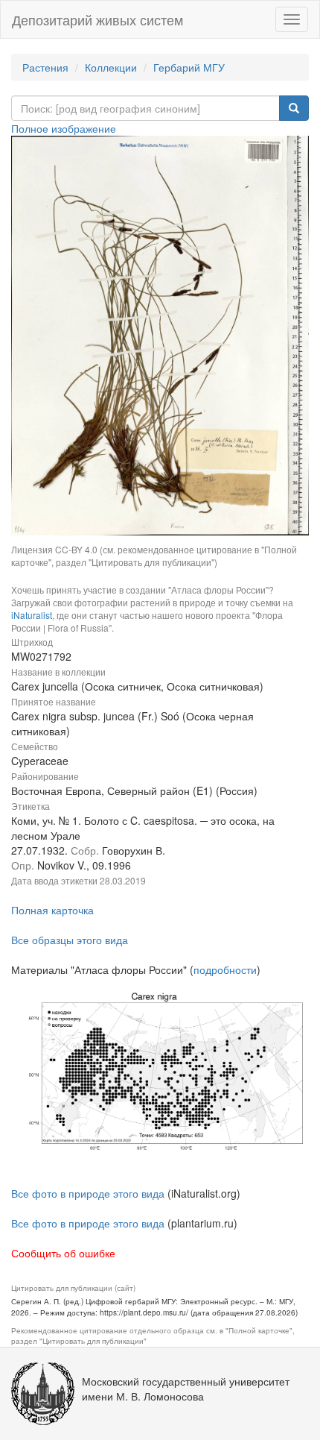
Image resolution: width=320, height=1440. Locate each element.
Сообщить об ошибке (63, 1252)
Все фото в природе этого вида (87, 1193)
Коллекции (111, 67)
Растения (45, 67)
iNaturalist (31, 615)
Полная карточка (52, 909)
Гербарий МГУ (189, 67)
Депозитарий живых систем (97, 19)
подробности (225, 969)
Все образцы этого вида (69, 939)
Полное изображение (63, 128)
